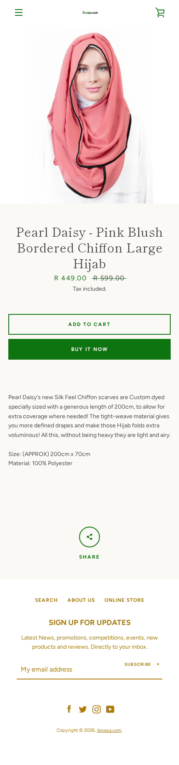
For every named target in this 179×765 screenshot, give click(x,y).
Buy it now (89, 349)
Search (46, 600)
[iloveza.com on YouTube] (110, 708)
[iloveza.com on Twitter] (83, 708)
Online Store (124, 600)
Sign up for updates (90, 622)
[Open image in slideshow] (89, 114)
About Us (81, 600)
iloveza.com (109, 730)
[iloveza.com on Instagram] (96, 708)
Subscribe (137, 664)
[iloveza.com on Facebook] (69, 708)
